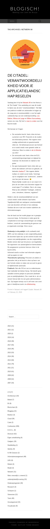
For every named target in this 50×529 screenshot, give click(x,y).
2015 (9, 352)
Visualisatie (11, 506)
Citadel (30, 289)
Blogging (10, 411)
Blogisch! (25, 8)
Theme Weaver (32, 525)
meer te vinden (31, 121)
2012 (9, 364)
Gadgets (10, 441)
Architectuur (12, 396)
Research (11, 487)
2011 (9, 368)
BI (8, 403)
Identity (10, 449)
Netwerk (17, 289)
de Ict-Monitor (36, 150)
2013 (9, 360)
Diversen (10, 434)
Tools (9, 498)
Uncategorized (12, 502)
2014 (9, 356)
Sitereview (11, 494)
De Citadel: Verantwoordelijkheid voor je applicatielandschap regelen (25, 85)
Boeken (10, 415)
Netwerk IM (27, 102)
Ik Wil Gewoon (12, 453)
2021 (9, 330)
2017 (9, 345)
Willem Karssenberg (33, 118)
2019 (9, 337)
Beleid (10, 399)
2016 (9, 349)
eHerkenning (31, 284)
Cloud (9, 418)
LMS (9, 460)
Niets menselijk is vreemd (16, 475)
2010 (9, 371)
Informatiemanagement (15, 456)
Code (9, 422)
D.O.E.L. (10, 430)
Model (10, 468)
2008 (9, 379)
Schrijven (11, 491)
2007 (9, 383)
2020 (9, 333)
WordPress (33, 522)
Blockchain (11, 407)
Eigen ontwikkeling (14, 437)
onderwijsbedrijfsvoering (16, 479)
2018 (9, 341)
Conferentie (11, 426)
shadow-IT (21, 171)
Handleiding (11, 445)
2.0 (9, 392)
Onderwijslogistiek (14, 483)
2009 (9, 375)
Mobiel (10, 464)
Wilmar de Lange (18, 118)
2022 (9, 326)
